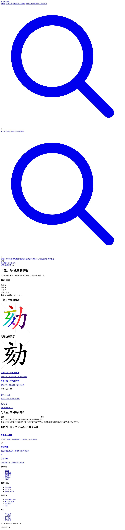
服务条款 (8, 518)
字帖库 (3, 4)
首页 (2, 265)
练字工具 (51, 259)
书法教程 (22, 4)
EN (9, 263)
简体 (2, 263)
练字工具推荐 (9, 491)
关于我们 (8, 514)
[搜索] (62, 127)
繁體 (5, 263)
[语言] (1, 129)
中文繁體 (10, 131)
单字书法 (9, 4)
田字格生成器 (9, 501)
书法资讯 (8, 489)
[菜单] (1, 257)
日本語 (21, 131)
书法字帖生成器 (10, 499)
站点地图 (8, 516)
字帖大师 (8, 503)
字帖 (6, 506)
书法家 (41, 4)
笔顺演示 (35, 4)
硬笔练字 (29, 4)
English (16, 131)
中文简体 (4, 131)
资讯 (45, 4)
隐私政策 (8, 520)
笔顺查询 (15, 4)
